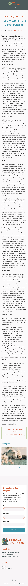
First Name (6, 513)
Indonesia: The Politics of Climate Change (13, 435)
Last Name (6, 521)
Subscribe (14, 530)
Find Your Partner (6, 568)
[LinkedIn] (15, 580)
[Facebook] (13, 580)
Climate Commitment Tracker (9, 556)
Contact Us (4, 566)
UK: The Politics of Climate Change (11, 467)
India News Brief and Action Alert (14, 17)
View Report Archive (7, 554)
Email (4, 505)
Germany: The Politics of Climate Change (15, 430)
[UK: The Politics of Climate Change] (14, 456)
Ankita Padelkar (17, 30)
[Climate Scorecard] (14, 3)
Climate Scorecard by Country (10, 552)
